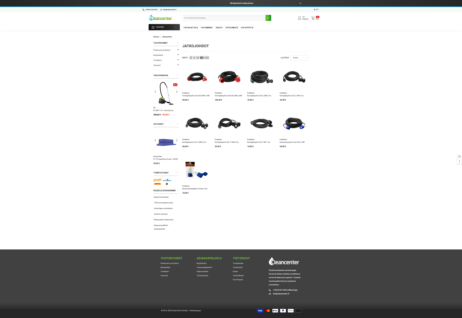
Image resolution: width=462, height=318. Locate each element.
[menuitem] (166, 50)
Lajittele (285, 58)
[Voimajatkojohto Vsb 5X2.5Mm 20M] (229, 77)
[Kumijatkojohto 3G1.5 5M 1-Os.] (261, 124)
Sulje (300, 3)
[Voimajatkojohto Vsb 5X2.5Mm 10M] (196, 77)
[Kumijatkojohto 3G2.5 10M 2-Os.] (294, 77)
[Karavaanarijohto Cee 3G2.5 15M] (294, 124)
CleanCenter (157, 156)
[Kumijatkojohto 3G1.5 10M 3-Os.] (229, 124)
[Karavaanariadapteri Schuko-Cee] (196, 170)
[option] (231, 3)
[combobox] (223, 18)
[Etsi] (226, 18)
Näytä (185, 58)
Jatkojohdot (167, 37)
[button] (166, 55)
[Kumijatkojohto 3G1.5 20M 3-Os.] (196, 124)
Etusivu (156, 37)
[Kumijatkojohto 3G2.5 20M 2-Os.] (261, 77)
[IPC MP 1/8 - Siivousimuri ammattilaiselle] (166, 93)
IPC (154, 108)
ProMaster (185, 93)
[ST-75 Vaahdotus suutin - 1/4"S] (166, 142)
